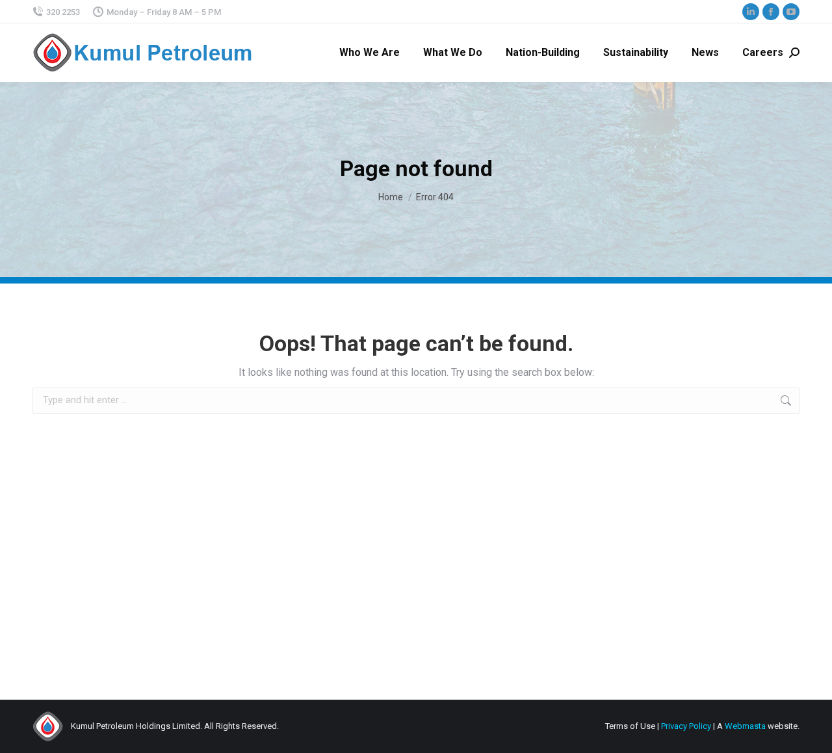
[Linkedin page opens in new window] (750, 11)
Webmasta (745, 726)
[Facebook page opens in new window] (770, 11)
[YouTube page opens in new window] (791, 11)
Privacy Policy (686, 726)
